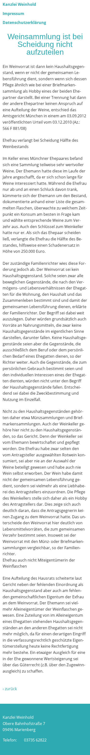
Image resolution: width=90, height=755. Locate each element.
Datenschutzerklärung (24, 22)
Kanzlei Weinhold (19, 4)
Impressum (13, 13)
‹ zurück (10, 688)
